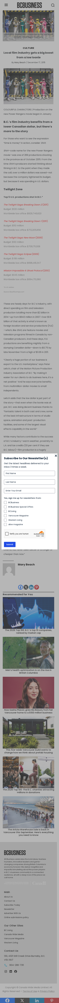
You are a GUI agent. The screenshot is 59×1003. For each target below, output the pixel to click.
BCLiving (12, 511)
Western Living (15, 520)
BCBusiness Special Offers (20, 506)
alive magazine (15, 524)
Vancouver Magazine (18, 515)
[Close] (55, 455)
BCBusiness (13, 502)
